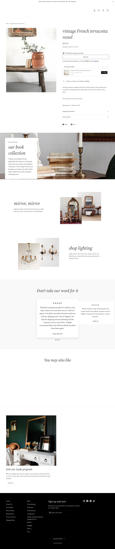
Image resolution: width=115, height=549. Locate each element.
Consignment (31, 514)
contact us (10, 483)
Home (7, 23)
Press (28, 532)
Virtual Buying (31, 504)
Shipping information (69, 111)
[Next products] (107, 67)
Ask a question (66, 117)
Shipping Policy (10, 520)
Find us (29, 529)
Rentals (29, 522)
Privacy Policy (10, 511)
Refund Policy (10, 514)
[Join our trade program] (31, 440)
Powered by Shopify (57, 543)
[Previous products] (103, 67)
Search (8, 501)
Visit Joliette (9, 507)
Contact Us (9, 504)
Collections (30, 507)
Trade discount (31, 511)
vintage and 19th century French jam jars (80, 70)
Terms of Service (11, 517)
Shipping (65, 47)
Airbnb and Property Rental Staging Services (35, 518)
